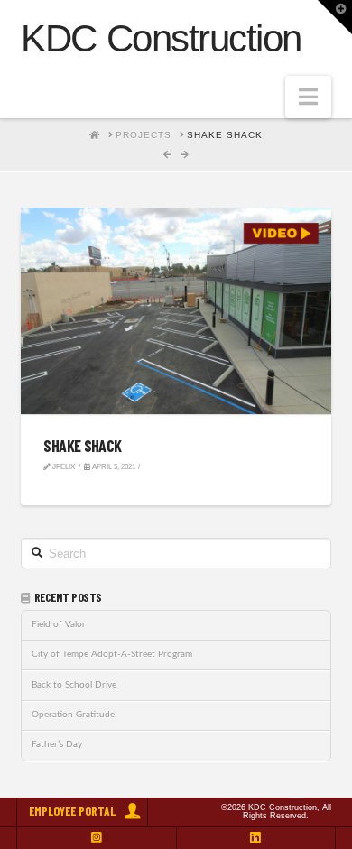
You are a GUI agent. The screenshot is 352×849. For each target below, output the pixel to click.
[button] (308, 97)
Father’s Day (57, 744)
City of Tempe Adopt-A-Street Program (112, 654)
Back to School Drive (74, 684)
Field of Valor (59, 624)
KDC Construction (161, 39)
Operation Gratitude (73, 714)
